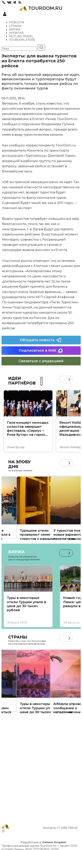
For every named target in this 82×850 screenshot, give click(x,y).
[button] (62, 379)
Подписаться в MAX (37, 350)
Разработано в (43, 842)
